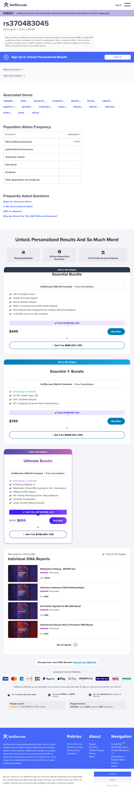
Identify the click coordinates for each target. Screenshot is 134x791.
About (114, 766)
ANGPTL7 (8, 106)
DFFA (21, 112)
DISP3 (6, 112)
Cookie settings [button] (112, 785)
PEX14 (35, 112)
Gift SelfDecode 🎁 (120, 747)
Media (92, 756)
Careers (114, 763)
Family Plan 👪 (118, 744)
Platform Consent (75, 747)
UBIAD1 (106, 101)
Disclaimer (72, 753)
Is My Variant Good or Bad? (18, 206)
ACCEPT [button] (113, 774)
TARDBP (7, 101)
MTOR (90, 101)
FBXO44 (109, 106)
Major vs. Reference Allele (17, 201)
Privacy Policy (73, 750)
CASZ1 (61, 106)
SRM (23, 101)
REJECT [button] (112, 780)
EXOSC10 (39, 101)
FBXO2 (93, 106)
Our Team (93, 747)
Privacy (92, 753)
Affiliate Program (96, 750)
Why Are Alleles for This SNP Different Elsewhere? (30, 216)
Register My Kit (118, 760)
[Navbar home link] (16, 5)
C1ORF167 (44, 106)
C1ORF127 (57, 101)
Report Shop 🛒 (118, 756)
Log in (118, 5)
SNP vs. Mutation (12, 211)
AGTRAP (26, 106)
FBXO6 (77, 106)
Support (92, 744)
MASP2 (75, 101)
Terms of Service (74, 744)
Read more (104, 13)
